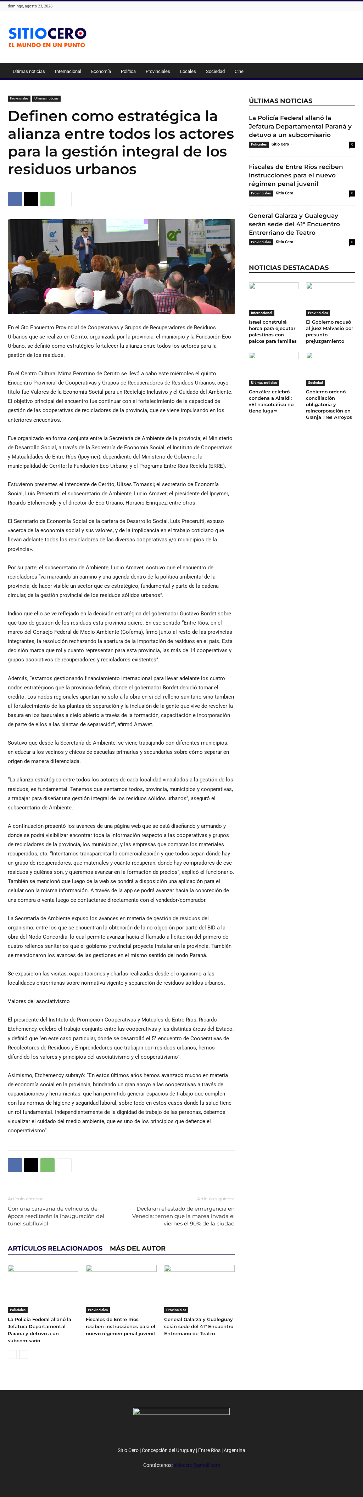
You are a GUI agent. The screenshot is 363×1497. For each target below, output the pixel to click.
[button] (346, 72)
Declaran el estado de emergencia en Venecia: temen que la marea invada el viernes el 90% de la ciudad (183, 1216)
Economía (101, 71)
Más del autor (138, 1248)
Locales (188, 71)
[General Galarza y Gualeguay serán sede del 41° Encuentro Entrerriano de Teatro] (199, 1289)
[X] (31, 199)
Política (128, 71)
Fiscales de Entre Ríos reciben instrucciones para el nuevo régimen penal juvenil (120, 1326)
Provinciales (158, 71)
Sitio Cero (280, 144)
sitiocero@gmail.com (197, 1465)
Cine (239, 71)
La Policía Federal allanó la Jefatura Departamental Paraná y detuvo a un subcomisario (300, 126)
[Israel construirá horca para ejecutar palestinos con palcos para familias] (273, 299)
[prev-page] (12, 1354)
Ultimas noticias (29, 71)
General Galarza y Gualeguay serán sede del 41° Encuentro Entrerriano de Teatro (198, 1326)
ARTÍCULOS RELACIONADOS (55, 1248)
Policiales (18, 1310)
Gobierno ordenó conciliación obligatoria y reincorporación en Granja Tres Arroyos (329, 404)
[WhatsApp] (47, 199)
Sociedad (215, 71)
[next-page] (23, 1354)
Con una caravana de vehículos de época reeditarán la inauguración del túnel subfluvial (56, 1216)
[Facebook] (15, 199)
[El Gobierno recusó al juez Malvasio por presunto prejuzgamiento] (331, 299)
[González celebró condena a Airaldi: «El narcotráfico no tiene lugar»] (273, 369)
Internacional (68, 71)
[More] (64, 199)
